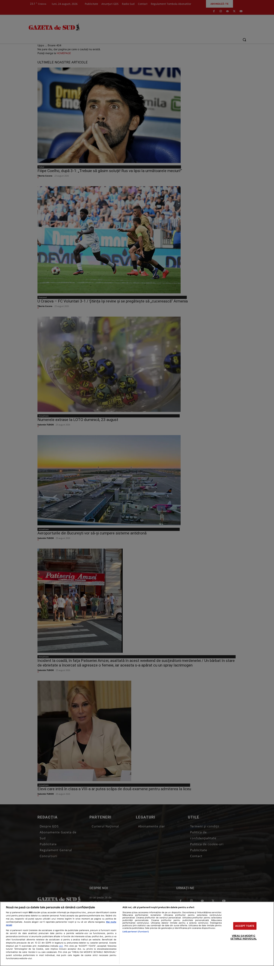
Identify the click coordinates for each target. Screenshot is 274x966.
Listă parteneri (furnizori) (135, 931)
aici (61, 945)
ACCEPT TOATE (244, 925)
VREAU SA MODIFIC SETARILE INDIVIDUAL (243, 937)
